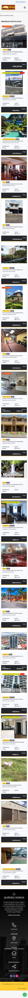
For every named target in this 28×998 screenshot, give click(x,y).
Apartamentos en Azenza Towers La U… (12, 269)
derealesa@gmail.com (14, 962)
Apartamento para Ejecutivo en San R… (13, 699)
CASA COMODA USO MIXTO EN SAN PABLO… (12, 184)
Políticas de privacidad (14, 915)
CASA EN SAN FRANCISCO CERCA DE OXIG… (12, 355)
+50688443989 (14, 934)
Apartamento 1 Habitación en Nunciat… (13, 98)
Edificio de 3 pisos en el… (13, 52)
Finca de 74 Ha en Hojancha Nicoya (11, 785)
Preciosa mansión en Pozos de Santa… (12, 613)
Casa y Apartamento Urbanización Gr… (12, 226)
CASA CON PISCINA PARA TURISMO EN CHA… (13, 312)
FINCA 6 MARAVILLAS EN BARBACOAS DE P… (12, 484)
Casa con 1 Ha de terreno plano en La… (13, 871)
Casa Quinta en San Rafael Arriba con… (13, 141)
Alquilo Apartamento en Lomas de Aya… (13, 527)
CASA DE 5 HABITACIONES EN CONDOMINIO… (13, 441)
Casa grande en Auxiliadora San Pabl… (12, 828)
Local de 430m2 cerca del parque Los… (12, 570)
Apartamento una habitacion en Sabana (13, 742)
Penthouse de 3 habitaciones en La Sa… (12, 656)
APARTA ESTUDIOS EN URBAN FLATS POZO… (12, 398)
